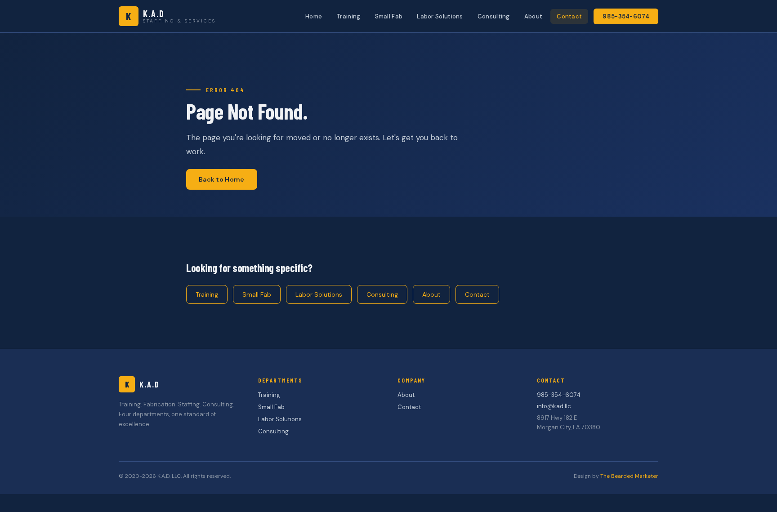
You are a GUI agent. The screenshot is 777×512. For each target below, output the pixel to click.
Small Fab (389, 16)
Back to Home (222, 179)
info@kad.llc (554, 406)
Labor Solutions (440, 16)
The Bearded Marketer (629, 476)
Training (348, 16)
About (533, 16)
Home (313, 16)
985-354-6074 (626, 16)
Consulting (494, 16)
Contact (569, 16)
